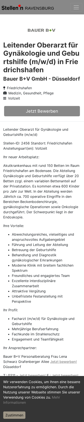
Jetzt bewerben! (63, 361)
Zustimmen (14, 415)
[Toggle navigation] (76, 7)
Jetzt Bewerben (42, 111)
